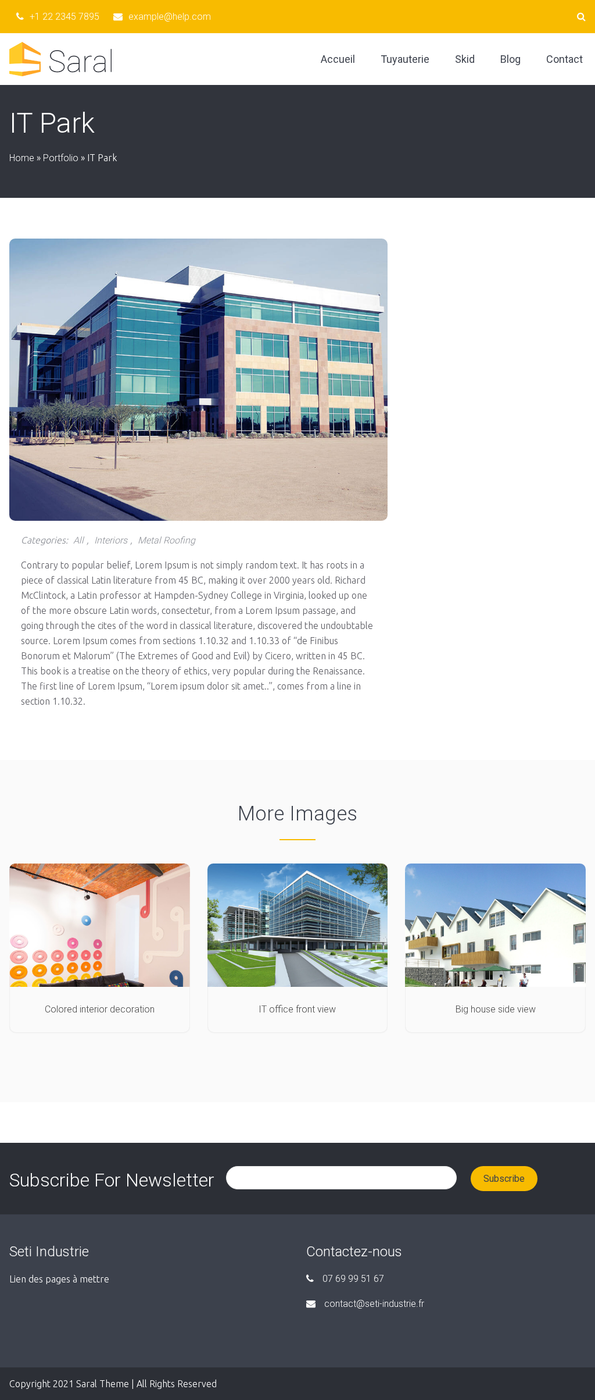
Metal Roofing (166, 540)
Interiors (110, 540)
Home (21, 158)
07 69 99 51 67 (353, 1278)
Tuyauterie (405, 59)
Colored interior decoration (100, 1009)
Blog (510, 59)
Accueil (338, 59)
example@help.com (169, 16)
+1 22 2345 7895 (64, 16)
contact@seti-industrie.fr (374, 1303)
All (78, 540)
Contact (564, 59)
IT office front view (297, 1009)
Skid (465, 59)
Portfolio (60, 158)
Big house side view (496, 1009)
